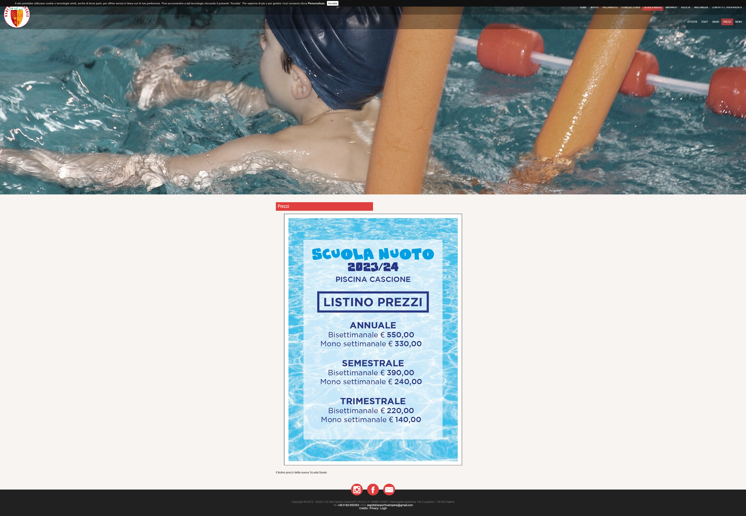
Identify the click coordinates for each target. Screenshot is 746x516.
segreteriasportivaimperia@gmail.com (390, 505)
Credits (363, 508)
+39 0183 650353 (348, 505)
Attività (692, 21)
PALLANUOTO (609, 7)
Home (583, 7)
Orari (715, 21)
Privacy (374, 508)
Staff (704, 21)
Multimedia (701, 7)
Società (685, 7)
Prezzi (727, 21)
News (738, 21)
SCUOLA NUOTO (652, 7)
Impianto (671, 7)
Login (383, 508)
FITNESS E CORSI (630, 7)
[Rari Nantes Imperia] (17, 25)
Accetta (332, 3)
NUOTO (594, 7)
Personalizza (316, 3)
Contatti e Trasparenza (727, 7)
